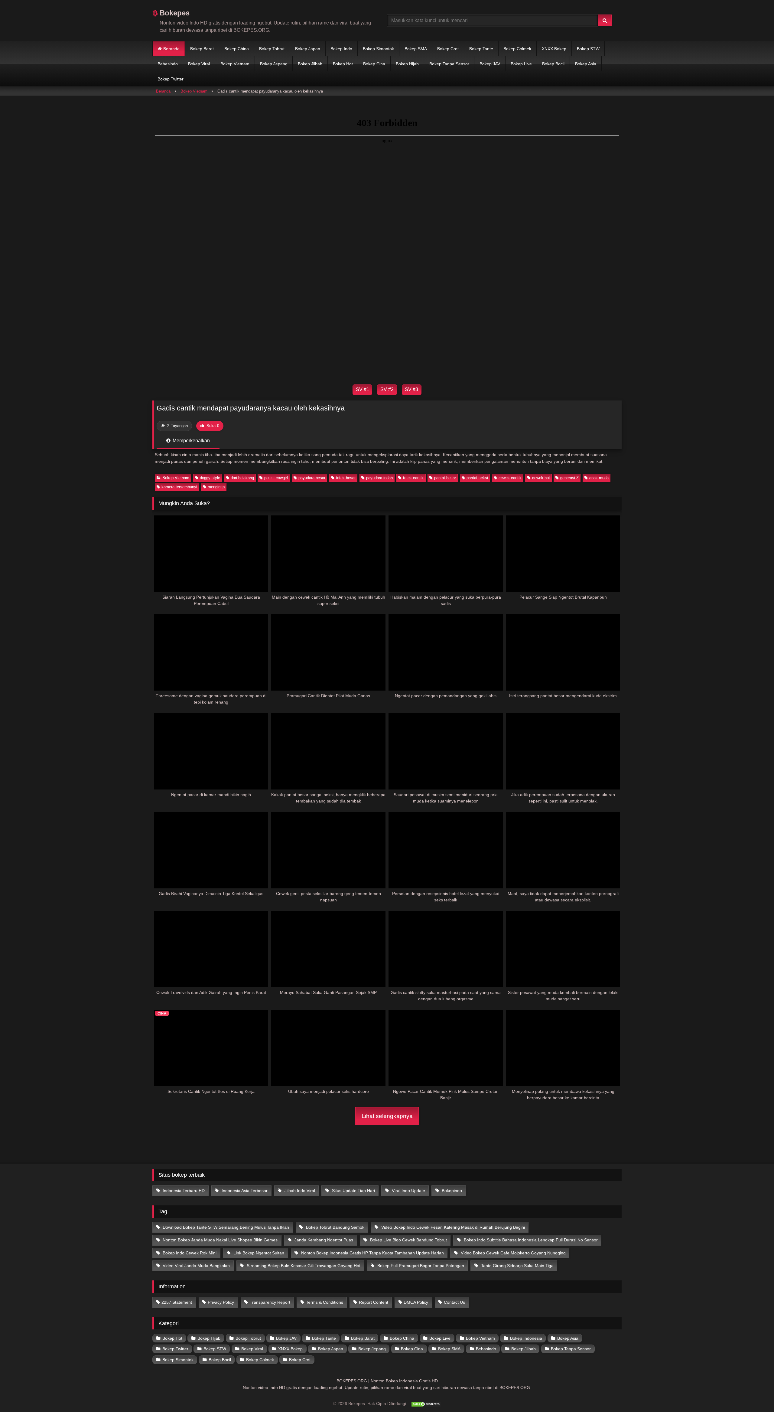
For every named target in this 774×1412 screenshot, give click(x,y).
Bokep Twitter (171, 79)
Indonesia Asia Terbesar (244, 1190)
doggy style (210, 478)
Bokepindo (451, 1190)
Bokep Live (521, 63)
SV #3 (411, 389)
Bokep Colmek (517, 48)
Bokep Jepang (274, 63)
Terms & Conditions (324, 1302)
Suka (213, 425)
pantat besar (445, 478)
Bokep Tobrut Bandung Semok (334, 1227)
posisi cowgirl (276, 478)
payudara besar (311, 478)
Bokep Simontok (378, 48)
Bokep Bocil (553, 63)
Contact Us (454, 1302)
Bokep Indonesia (526, 1338)
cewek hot (541, 478)
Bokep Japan (307, 48)
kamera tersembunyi (179, 487)
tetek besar (346, 478)
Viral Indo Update (408, 1190)
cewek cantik (510, 478)
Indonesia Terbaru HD (183, 1190)
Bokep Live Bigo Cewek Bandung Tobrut (408, 1239)
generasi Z (569, 478)
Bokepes (174, 13)
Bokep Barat (202, 48)
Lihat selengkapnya (387, 1116)
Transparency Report (270, 1302)
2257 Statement (176, 1302)
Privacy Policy (221, 1302)
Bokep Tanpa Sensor (449, 63)
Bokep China (236, 48)
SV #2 (387, 389)
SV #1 (362, 389)
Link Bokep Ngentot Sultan (258, 1252)
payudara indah (379, 478)
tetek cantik (413, 478)
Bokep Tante (481, 48)
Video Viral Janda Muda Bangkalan (195, 1265)
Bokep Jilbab (310, 63)
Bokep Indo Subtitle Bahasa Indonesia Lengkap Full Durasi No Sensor (530, 1239)
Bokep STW (588, 48)
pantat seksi (477, 478)
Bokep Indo (341, 48)
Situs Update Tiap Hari (353, 1190)
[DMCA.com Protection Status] (426, 1404)
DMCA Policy (416, 1302)
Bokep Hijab (407, 63)
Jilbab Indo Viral (299, 1190)
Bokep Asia (585, 63)
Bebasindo (168, 63)
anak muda (599, 478)
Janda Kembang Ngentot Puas (323, 1239)
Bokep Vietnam (234, 63)
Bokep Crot (448, 48)
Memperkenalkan (190, 440)
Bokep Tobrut (272, 48)
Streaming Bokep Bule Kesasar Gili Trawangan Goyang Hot (303, 1265)
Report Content (373, 1302)
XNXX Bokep (554, 48)
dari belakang (242, 478)
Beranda (171, 48)
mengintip (216, 487)
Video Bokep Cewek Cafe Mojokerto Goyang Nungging (513, 1252)
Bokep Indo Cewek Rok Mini (188, 1252)
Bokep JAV (490, 63)
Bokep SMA (416, 48)
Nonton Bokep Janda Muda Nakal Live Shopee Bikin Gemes (219, 1239)
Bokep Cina (374, 63)
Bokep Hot (343, 63)
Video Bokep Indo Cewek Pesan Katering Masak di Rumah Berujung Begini (452, 1227)
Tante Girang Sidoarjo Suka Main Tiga (517, 1265)
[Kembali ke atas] (755, 1394)
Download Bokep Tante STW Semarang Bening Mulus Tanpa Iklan (225, 1227)
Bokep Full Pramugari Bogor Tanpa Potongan (420, 1265)
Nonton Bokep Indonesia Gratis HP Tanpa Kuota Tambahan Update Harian (372, 1252)
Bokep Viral (199, 63)
